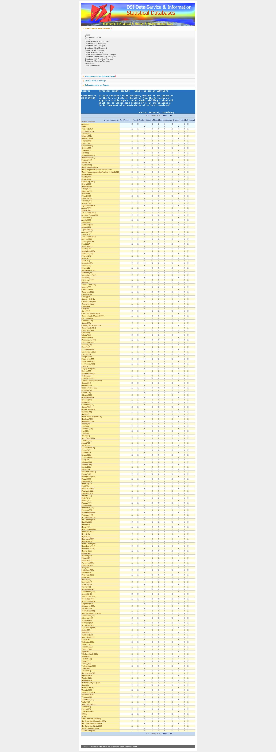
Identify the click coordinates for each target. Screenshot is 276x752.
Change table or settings (95, 81)
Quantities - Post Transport (95, 52)
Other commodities (92, 66)
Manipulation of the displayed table (100, 76)
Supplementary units (93, 37)
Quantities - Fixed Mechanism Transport (100, 54)
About (128, 746)
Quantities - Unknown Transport (97, 61)
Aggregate (85, 124)
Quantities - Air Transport (94, 50)
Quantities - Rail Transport (95, 46)
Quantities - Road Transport (96, 48)
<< (147, 116)
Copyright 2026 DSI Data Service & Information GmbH (104, 746)
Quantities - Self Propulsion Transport (99, 59)
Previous (155, 116)
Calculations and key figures (97, 85)
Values (87, 35)
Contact (135, 746)
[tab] (138, 28)
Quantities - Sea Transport (95, 44)
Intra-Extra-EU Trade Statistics (97, 28)
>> (171, 116)
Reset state (89, 63)
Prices (87, 39)
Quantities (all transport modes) (97, 41)
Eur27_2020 (124, 120)
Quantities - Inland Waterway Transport (100, 57)
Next (165, 116)
